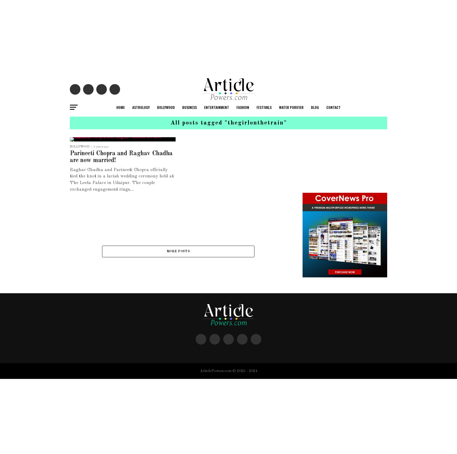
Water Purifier (291, 107)
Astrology (141, 107)
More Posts (178, 251)
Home (120, 107)
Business (189, 107)
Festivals (264, 107)
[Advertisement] (158, 37)
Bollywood (166, 107)
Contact (333, 107)
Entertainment (216, 107)
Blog (315, 107)
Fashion (242, 107)
